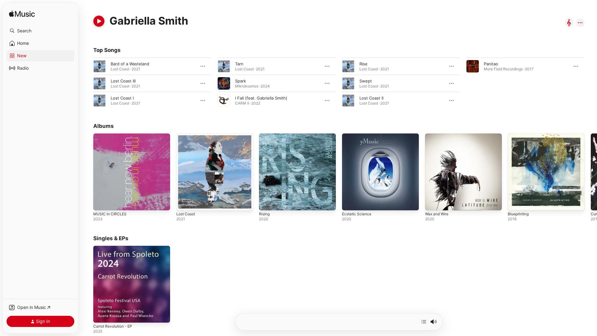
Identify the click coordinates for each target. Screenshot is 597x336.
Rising (265, 135)
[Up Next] (424, 321)
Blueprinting (519, 135)
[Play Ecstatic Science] (349, 202)
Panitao (491, 63)
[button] (40, 31)
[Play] (98, 21)
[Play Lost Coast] (184, 202)
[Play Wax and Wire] (432, 202)
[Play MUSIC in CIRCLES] (101, 202)
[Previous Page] (87, 172)
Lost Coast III (123, 80)
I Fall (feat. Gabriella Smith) (261, 98)
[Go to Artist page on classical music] (569, 23)
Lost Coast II (371, 98)
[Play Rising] (266, 202)
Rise (363, 63)
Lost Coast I (122, 98)
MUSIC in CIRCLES (110, 135)
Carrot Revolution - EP (115, 248)
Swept (365, 80)
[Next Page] (590, 172)
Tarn (239, 63)
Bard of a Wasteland (130, 63)
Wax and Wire (438, 135)
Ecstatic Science (358, 135)
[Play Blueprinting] (515, 202)
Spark (240, 80)
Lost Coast (186, 135)
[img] (22, 14)
